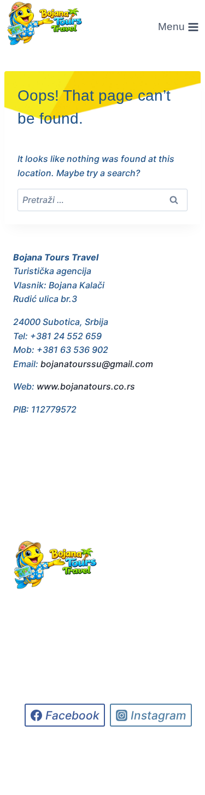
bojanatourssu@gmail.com (96, 363)
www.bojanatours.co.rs (86, 386)
